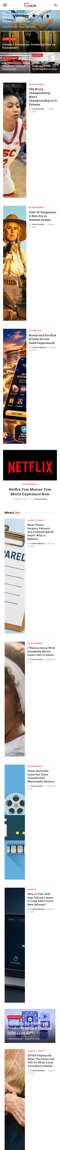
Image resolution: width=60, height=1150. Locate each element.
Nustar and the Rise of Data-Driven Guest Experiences (42, 339)
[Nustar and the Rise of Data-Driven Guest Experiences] (14, 386)
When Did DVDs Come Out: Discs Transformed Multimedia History (40, 776)
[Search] (55, 5)
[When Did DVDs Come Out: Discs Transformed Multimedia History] (15, 822)
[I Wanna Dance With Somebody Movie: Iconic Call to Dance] (15, 699)
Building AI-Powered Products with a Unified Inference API (29, 1028)
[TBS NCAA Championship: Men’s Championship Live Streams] (14, 140)
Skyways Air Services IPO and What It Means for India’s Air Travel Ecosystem (26, 17)
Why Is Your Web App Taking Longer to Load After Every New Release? (40, 899)
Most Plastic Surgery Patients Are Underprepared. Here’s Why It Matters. (40, 532)
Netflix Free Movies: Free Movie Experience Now (30, 491)
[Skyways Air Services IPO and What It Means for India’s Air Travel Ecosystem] (30, 20)
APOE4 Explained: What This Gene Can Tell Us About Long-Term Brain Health (41, 1061)
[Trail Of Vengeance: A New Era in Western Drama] (14, 263)
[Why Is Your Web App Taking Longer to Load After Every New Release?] (15, 945)
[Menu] (5, 5)
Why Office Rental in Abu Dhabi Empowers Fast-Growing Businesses (44, 64)
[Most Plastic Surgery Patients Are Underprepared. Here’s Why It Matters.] (15, 576)
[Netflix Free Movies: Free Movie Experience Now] (30, 465)
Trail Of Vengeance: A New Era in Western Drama (42, 216)
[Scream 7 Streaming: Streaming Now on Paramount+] (30, 41)
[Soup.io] (30, 5)
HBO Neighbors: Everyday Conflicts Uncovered (14, 65)
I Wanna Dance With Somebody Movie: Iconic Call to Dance (41, 651)
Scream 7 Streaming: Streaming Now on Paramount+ (29, 46)
